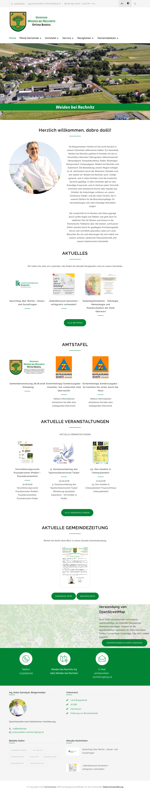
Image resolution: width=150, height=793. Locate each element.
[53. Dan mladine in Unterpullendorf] (100, 452)
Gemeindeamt (18, 757)
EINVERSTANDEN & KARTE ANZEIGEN (124, 643)
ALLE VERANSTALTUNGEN (77, 513)
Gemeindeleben (106, 37)
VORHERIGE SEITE (63, 596)
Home (12, 37)
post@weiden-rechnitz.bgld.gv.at (46, 3)
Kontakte (34, 757)
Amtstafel (51, 37)
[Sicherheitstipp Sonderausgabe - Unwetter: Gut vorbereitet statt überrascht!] (64, 367)
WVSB (73, 704)
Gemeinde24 (50, 787)
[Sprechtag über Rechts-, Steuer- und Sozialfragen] (27, 284)
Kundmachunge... (19, 750)
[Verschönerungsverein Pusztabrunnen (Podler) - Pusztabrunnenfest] (27, 452)
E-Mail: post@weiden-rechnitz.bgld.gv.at (102, 673)
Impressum (75, 709)
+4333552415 (19, 3)
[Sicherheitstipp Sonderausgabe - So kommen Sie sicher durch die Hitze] (100, 367)
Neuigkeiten (84, 37)
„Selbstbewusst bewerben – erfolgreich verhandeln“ (95, 767)
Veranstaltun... (37, 763)
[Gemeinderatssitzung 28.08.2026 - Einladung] (27, 367)
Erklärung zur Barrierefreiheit (84, 713)
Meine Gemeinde (29, 37)
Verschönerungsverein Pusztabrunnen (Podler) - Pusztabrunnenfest (27, 472)
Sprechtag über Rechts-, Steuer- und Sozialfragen (100, 751)
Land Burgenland (78, 700)
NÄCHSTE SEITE (87, 596)
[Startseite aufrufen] (32, 21)
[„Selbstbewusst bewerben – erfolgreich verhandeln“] (64, 284)
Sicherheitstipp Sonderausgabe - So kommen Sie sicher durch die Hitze (101, 387)
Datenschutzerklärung (113, 787)
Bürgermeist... (18, 763)
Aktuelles (38, 750)
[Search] (135, 3)
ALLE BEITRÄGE (75, 323)
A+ (122, 3)
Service (66, 37)
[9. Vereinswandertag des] (64, 452)
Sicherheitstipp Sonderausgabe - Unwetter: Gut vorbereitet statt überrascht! (64, 387)
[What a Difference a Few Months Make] (72, 752)
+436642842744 (19, 728)
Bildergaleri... (51, 757)
